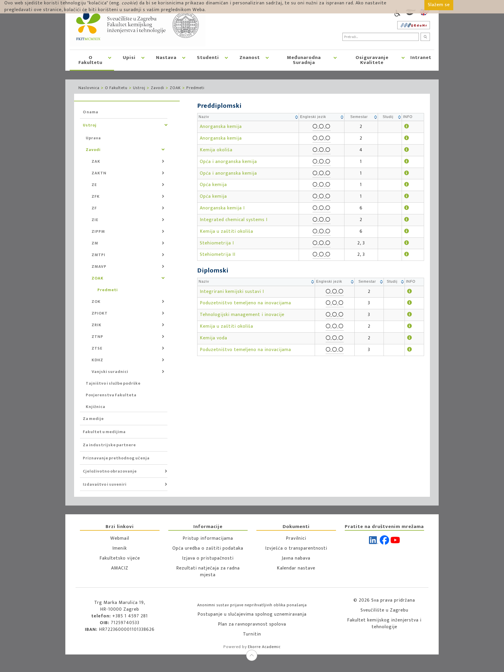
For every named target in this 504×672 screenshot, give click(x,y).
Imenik (119, 548)
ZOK (96, 301)
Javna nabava (296, 558)
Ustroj (139, 87)
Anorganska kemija (221, 127)
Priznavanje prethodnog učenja (116, 458)
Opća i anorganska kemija (228, 162)
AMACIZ (119, 568)
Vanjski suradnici (110, 371)
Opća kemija (213, 185)
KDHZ (97, 360)
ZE (94, 184)
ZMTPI (98, 254)
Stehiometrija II (217, 254)
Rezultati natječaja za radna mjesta (208, 571)
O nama (90, 112)
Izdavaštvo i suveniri (105, 484)
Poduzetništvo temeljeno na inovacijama (245, 303)
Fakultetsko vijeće (119, 558)
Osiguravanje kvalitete (372, 60)
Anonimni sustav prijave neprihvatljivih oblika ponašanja (252, 605)
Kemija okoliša (216, 150)
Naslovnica (88, 87)
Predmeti (195, 87)
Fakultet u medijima (104, 431)
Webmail (119, 538)
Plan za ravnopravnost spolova (252, 624)
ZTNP (97, 336)
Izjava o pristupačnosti (208, 558)
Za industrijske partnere (109, 445)
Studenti (208, 57)
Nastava (166, 57)
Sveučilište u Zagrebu (384, 610)
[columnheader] (248, 117)
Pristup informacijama (208, 538)
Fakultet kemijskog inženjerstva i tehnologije (384, 623)
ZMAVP (99, 266)
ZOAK (175, 87)
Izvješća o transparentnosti (296, 548)
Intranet (420, 57)
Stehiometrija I (217, 243)
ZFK (96, 196)
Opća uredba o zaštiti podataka (207, 548)
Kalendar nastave (296, 568)
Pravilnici (296, 538)
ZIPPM (98, 231)
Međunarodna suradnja (304, 60)
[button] (109, 60)
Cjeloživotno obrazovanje (110, 471)
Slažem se (439, 5)
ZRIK (97, 325)
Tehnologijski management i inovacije (242, 315)
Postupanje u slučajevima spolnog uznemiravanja (252, 614)
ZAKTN (99, 173)
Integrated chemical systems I (233, 220)
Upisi (129, 57)
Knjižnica (95, 406)
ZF (94, 208)
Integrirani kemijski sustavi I (232, 292)
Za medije (93, 418)
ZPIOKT (100, 313)
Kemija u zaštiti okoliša (226, 231)
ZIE (95, 219)
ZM (95, 243)
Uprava (93, 138)
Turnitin (252, 634)
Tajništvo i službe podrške (113, 383)
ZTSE (97, 348)
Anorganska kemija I (222, 208)
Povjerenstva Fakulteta (111, 395)
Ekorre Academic (264, 646)
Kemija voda (213, 338)
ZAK (96, 161)
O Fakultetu (90, 60)
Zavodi (157, 87)
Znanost (249, 57)
